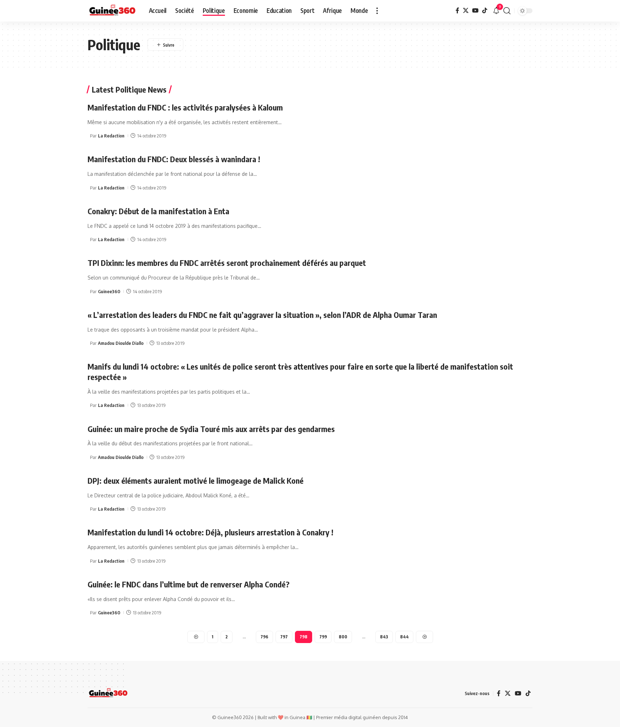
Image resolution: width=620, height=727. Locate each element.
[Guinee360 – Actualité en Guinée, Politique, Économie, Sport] (108, 693)
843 (384, 636)
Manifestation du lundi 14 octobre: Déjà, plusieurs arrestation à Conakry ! (210, 532)
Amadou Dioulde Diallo (121, 343)
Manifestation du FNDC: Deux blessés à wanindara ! (174, 159)
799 (323, 636)
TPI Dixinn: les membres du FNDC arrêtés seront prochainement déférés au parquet (227, 263)
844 (404, 636)
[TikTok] (484, 10)
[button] (377, 11)
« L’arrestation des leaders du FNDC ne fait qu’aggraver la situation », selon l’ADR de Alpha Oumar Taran (262, 315)
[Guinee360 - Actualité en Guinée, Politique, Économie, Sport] (112, 11)
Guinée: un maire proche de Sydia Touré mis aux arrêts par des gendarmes (211, 429)
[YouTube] (475, 10)
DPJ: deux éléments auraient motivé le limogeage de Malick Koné (196, 480)
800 (343, 636)
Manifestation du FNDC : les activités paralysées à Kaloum (185, 107)
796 (264, 636)
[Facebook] (457, 10)
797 (284, 636)
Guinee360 (109, 291)
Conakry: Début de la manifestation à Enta (158, 211)
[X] (465, 10)
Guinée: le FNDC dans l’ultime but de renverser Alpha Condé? (189, 584)
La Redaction (111, 136)
